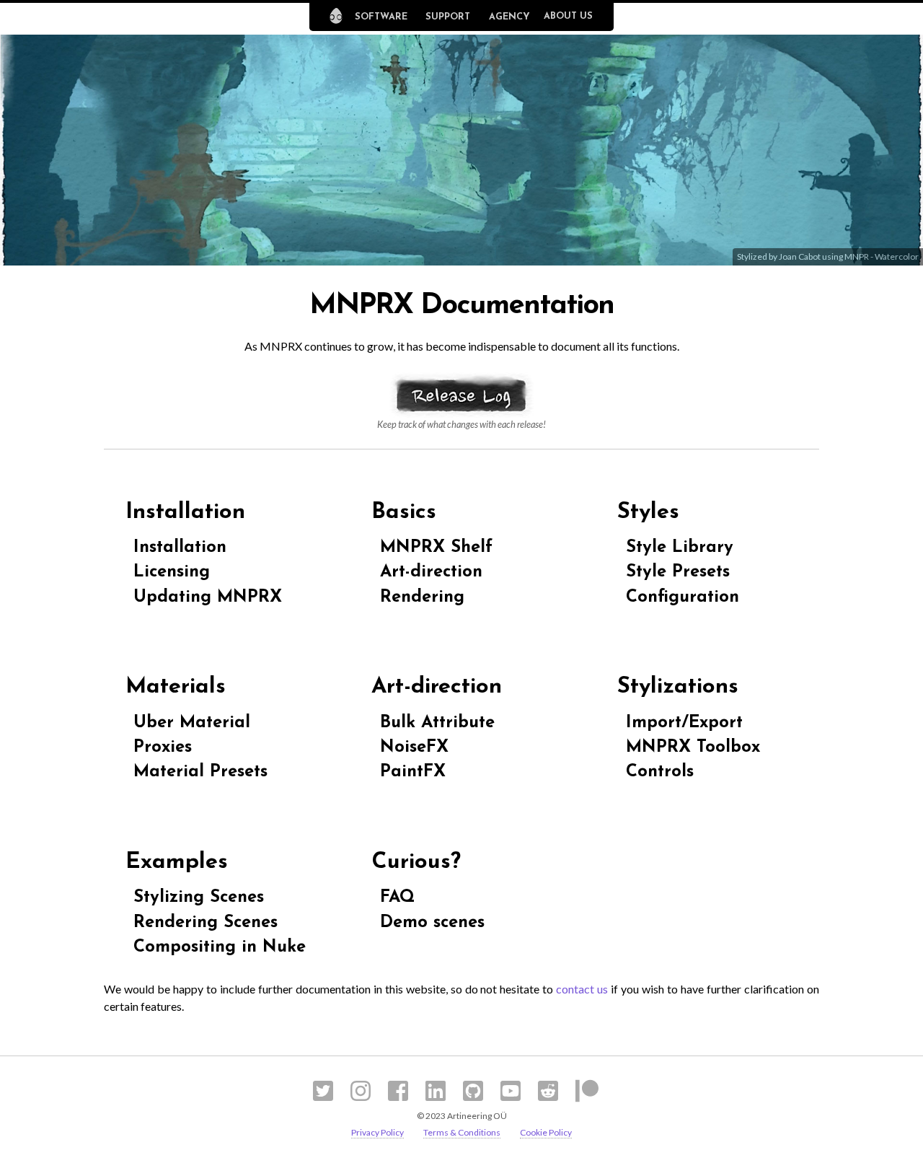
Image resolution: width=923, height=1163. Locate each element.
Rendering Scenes (205, 922)
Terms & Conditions (461, 1132)
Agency (509, 17)
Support (447, 17)
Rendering (422, 597)
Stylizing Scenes (198, 897)
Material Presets (200, 772)
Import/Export (684, 723)
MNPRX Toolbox (693, 747)
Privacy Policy (377, 1132)
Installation (179, 547)
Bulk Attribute (437, 723)
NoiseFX (414, 747)
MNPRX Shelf (436, 547)
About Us (568, 16)
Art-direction (431, 572)
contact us (582, 989)
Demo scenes (432, 922)
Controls (660, 772)
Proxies (162, 747)
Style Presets (678, 572)
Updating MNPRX (207, 597)
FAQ (397, 897)
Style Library (679, 547)
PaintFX (413, 772)
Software (381, 17)
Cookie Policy (546, 1132)
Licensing (171, 572)
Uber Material (191, 723)
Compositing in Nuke (219, 947)
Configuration (682, 597)
